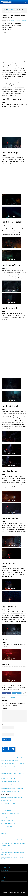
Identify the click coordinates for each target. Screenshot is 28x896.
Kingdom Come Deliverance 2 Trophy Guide (12, 788)
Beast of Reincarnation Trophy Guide (10, 770)
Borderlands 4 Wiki (6, 810)
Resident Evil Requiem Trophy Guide (10, 781)
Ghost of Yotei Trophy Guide (8, 785)
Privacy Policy (4, 870)
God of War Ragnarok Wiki (8, 823)
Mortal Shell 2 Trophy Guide (8, 766)
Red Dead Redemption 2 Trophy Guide (10, 791)
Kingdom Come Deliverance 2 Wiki (10, 813)
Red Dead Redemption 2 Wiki (8, 830)
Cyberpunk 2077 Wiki (6, 826)
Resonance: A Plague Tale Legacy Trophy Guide (13, 757)
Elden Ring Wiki (5, 817)
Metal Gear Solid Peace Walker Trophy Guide (12, 763)
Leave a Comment (21, 20)
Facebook (3, 880)
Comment (4, 708)
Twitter (3, 883)
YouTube (3, 877)
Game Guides (11, 697)
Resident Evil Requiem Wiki (8, 803)
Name (4, 725)
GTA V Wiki (4, 833)
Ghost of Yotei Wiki (6, 807)
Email (4, 732)
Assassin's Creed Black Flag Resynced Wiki (11, 797)
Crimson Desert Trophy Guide (8, 778)
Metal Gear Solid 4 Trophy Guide (9, 760)
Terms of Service (5, 867)
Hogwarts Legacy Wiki (7, 820)
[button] (22, 2)
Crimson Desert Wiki (6, 800)
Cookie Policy (4, 873)
